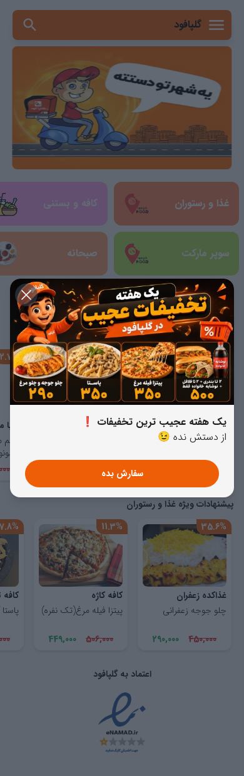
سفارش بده (122, 473)
